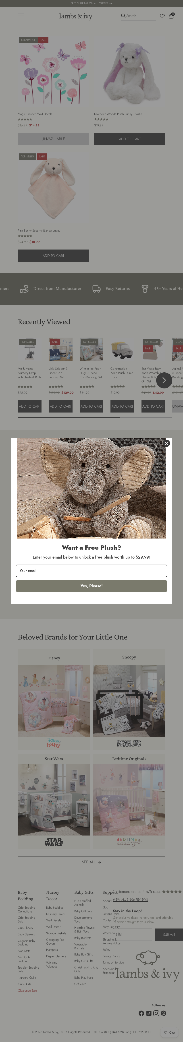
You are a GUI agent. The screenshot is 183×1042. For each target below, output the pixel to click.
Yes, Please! (92, 586)
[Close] (166, 443)
